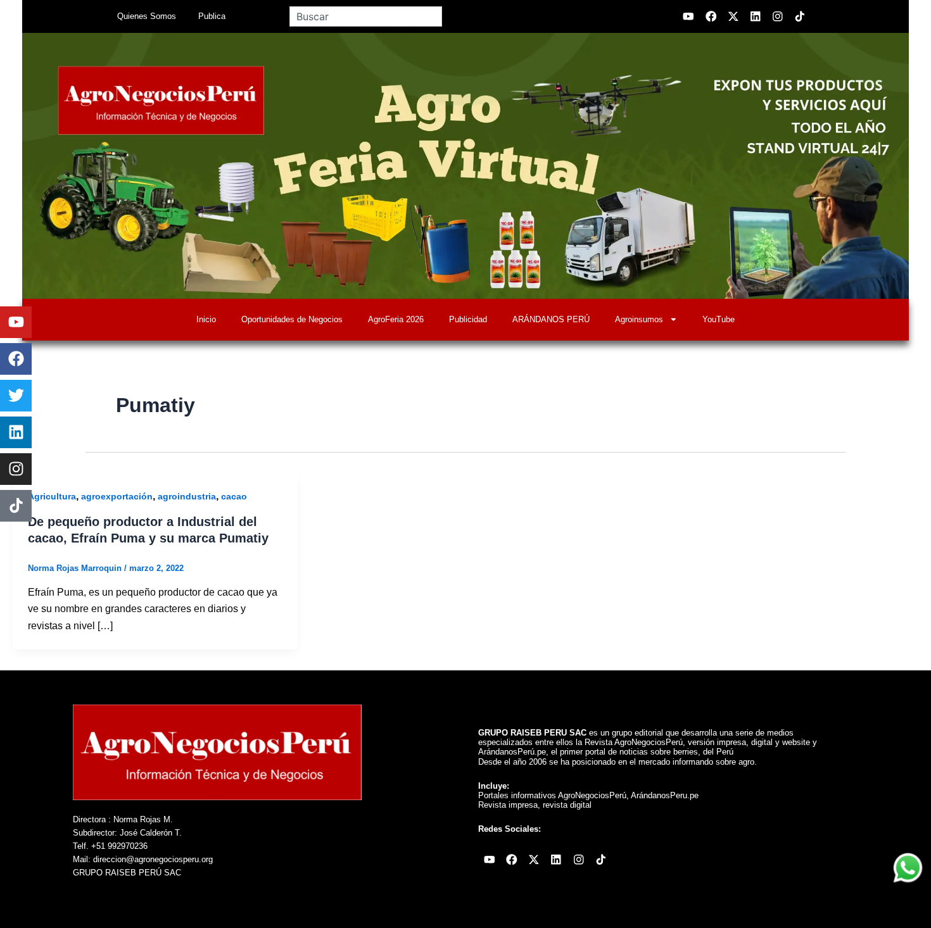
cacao (234, 496)
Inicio (206, 319)
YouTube (718, 319)
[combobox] (365, 16)
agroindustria (187, 496)
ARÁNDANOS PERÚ (551, 319)
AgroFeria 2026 (396, 319)
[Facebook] (16, 359)
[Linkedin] (16, 432)
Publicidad (468, 319)
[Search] (456, 16)
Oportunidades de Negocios (292, 319)
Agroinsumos (639, 319)
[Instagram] (16, 469)
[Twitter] (16, 395)
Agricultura (52, 496)
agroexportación (117, 496)
